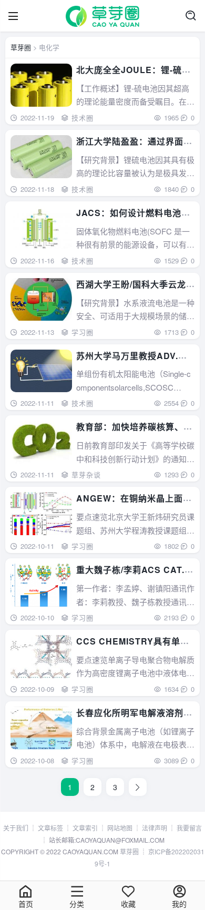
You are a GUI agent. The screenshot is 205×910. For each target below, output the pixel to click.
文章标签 (50, 827)
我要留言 (189, 827)
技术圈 (82, 117)
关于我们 (15, 827)
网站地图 (119, 827)
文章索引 (85, 827)
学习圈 (82, 332)
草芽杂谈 (86, 474)
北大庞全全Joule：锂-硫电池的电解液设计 (133, 76)
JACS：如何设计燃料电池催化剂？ (133, 219)
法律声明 (154, 827)
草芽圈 (21, 47)
